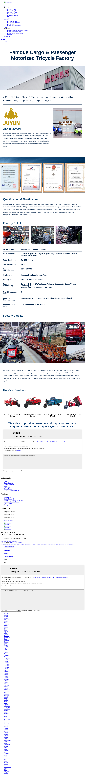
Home (5, 5)
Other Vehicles (8, 503)
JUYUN (6, 43)
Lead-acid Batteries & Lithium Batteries (17, 30)
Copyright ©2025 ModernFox (9, 541)
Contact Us (7, 36)
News (5, 486)
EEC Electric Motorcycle (14, 22)
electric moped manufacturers (24, 544)
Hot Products (13, 542)
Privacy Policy (8, 489)
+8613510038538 (8, 556)
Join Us (6, 6)
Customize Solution (12, 15)
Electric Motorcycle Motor (14, 31)
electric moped (12, 544)
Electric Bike (7, 497)
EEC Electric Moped (12, 21)
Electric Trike (4, 544)
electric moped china (38, 544)
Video (8, 18)
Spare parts (7, 505)
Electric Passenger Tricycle (14, 25)
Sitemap (20, 542)
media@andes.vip (8, 520)
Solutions (9, 34)
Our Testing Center (12, 12)
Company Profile (11, 9)
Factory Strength (11, 10)
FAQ (8, 16)
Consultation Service (12, 13)
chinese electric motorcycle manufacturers (55, 544)
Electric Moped (11, 24)
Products (6, 19)
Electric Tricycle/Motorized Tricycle (13, 500)
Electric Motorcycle (9, 499)
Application (7, 27)
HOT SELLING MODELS (11, 490)
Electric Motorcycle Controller (15, 33)
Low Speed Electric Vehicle (11, 502)
